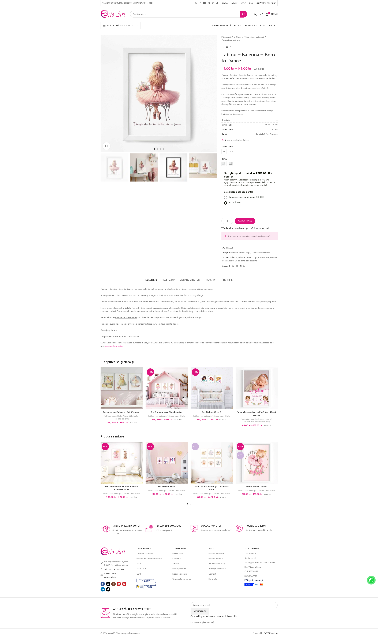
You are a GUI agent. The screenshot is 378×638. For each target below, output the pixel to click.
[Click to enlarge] (106, 146)
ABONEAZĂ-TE (200, 611)
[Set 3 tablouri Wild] (167, 463)
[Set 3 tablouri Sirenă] (212, 388)
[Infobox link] (122, 530)
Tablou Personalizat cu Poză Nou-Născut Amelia (256, 413)
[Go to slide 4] (163, 149)
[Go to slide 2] (157, 149)
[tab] (151, 278)
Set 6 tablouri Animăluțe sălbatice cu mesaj (211, 488)
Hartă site (213, 579)
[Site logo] (113, 13)
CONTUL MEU (179, 548)
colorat (273, 257)
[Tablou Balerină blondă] (257, 463)
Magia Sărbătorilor (131, 416)
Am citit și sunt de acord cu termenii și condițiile (215, 616)
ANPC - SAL (141, 568)
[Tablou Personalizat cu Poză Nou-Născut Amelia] (257, 388)
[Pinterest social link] (209, 3)
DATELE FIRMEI (251, 548)
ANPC (139, 563)
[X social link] (196, 3)
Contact (212, 573)
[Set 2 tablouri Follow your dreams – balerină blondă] (122, 463)
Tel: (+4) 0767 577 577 (114, 569)
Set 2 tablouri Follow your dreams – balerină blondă (121, 488)
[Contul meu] (255, 14)
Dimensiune (227, 146)
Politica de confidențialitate (149, 558)
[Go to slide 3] (160, 149)
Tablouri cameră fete (230, 40)
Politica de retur (216, 558)
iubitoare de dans (237, 260)
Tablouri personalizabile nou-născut (256, 419)
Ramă (224, 158)
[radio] (224, 151)
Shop (238, 37)
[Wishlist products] (261, 14)
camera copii (251, 257)
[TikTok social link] (217, 3)
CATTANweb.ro (271, 633)
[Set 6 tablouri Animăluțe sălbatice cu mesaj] (212, 463)
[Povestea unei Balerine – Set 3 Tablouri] (122, 388)
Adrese (175, 563)
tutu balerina (251, 260)
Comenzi (176, 558)
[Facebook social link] (192, 3)
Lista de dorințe (179, 573)
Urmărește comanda (181, 579)
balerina (233, 257)
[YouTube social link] (204, 3)
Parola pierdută (179, 568)
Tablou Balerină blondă (256, 486)
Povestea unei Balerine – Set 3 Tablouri (121, 412)
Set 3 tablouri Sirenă (211, 412)
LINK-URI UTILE (143, 548)
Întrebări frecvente (217, 568)
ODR (138, 573)
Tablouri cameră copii (254, 37)
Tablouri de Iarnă (121, 419)
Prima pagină (227, 37)
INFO (211, 548)
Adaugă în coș (245, 221)
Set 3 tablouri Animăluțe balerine (166, 412)
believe (241, 257)
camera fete (263, 257)
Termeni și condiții (144, 553)
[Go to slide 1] (154, 149)
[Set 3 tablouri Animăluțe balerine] (167, 388)
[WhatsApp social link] (244, 266)
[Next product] (230, 47)
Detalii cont (177, 553)
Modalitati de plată (217, 563)
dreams (224, 260)
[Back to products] (227, 47)
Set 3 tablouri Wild (166, 486)
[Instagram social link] (200, 3)
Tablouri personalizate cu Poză (256, 421)
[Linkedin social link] (213, 3)
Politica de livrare (216, 553)
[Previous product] (223, 47)
